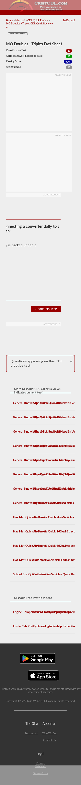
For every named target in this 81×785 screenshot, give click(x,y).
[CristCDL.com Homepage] (41, 11)
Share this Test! (46, 309)
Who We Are (49, 733)
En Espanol (69, 20)
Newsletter (31, 733)
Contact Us (49, 740)
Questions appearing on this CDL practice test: (36, 363)
